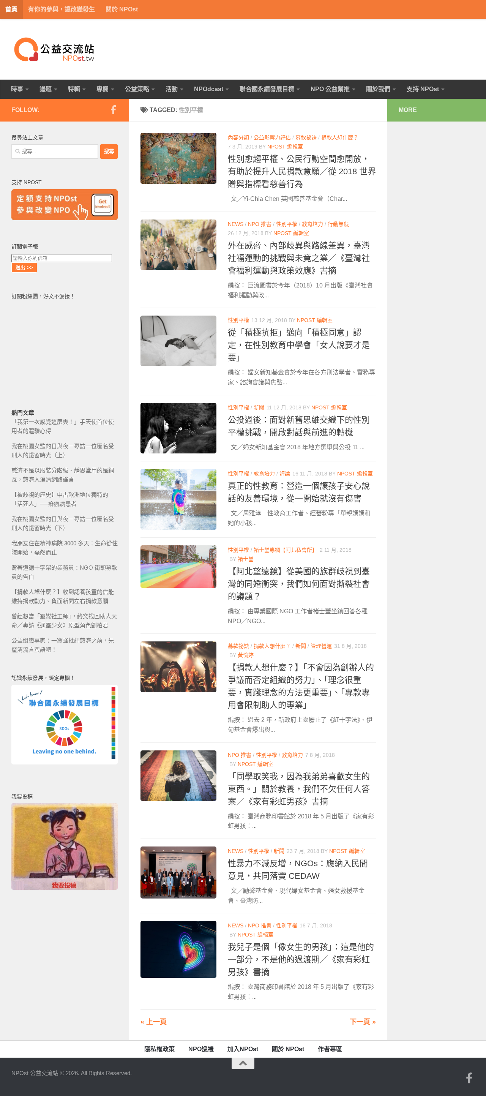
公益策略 (137, 89)
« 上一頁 (153, 1022)
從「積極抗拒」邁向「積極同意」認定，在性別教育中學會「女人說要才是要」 (299, 345)
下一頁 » (363, 1022)
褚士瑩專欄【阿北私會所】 (285, 550)
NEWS (235, 224)
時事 (17, 89)
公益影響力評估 (272, 137)
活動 (172, 89)
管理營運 (321, 646)
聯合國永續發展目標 (267, 89)
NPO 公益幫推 (330, 89)
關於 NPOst (122, 9)
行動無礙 (338, 224)
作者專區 (330, 1049)
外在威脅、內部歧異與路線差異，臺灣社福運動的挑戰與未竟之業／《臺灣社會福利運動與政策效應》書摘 (299, 258)
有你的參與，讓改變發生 (61, 9)
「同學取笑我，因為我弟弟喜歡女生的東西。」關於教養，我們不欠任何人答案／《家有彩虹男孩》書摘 (299, 789)
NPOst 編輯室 (285, 147)
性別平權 (286, 224)
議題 (45, 89)
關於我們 (378, 89)
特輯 (74, 89)
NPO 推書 (259, 224)
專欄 (102, 89)
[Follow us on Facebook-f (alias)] (113, 109)
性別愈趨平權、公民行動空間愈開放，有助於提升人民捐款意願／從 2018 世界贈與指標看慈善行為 (302, 171)
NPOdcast (208, 89)
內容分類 (238, 137)
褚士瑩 (246, 559)
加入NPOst (242, 1049)
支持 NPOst (423, 89)
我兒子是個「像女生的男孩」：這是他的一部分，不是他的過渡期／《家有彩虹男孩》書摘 (301, 959)
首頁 (11, 9)
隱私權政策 (159, 1049)
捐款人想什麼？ (339, 137)
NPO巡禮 (201, 1049)
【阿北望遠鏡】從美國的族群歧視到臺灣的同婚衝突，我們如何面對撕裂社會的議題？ (299, 584)
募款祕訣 (306, 137)
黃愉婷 (246, 655)
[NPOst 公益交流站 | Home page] (55, 49)
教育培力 (312, 224)
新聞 (259, 407)
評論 (284, 474)
